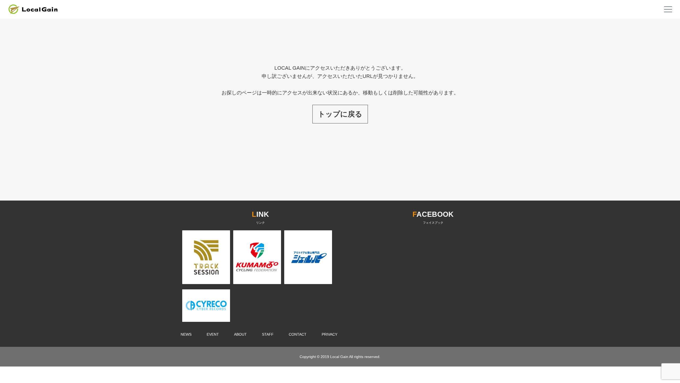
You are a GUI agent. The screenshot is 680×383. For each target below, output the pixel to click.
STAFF (268, 334)
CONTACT (298, 334)
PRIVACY (329, 334)
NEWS (186, 334)
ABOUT (240, 334)
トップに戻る (340, 114)
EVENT (213, 334)
